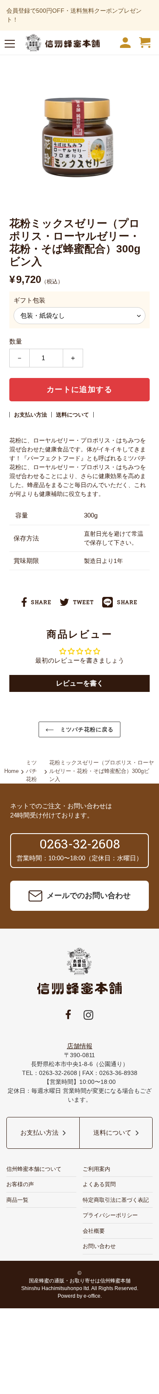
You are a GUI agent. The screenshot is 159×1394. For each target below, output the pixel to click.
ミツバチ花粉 (31, 770)
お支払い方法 (30, 414)
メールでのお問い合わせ (89, 895)
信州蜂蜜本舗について (33, 1169)
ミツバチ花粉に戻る (86, 729)
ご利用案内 (96, 1169)
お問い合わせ (99, 1246)
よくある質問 (99, 1184)
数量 (15, 341)
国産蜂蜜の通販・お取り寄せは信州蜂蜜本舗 (80, 1281)
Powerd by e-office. (80, 1296)
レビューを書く (79, 683)
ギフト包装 (29, 300)
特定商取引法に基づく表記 (116, 1200)
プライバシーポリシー (110, 1215)
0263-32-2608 (79, 843)
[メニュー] (10, 45)
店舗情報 (79, 1046)
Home (11, 771)
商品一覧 (17, 1200)
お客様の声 (20, 1184)
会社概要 (94, 1231)
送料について (72, 414)
